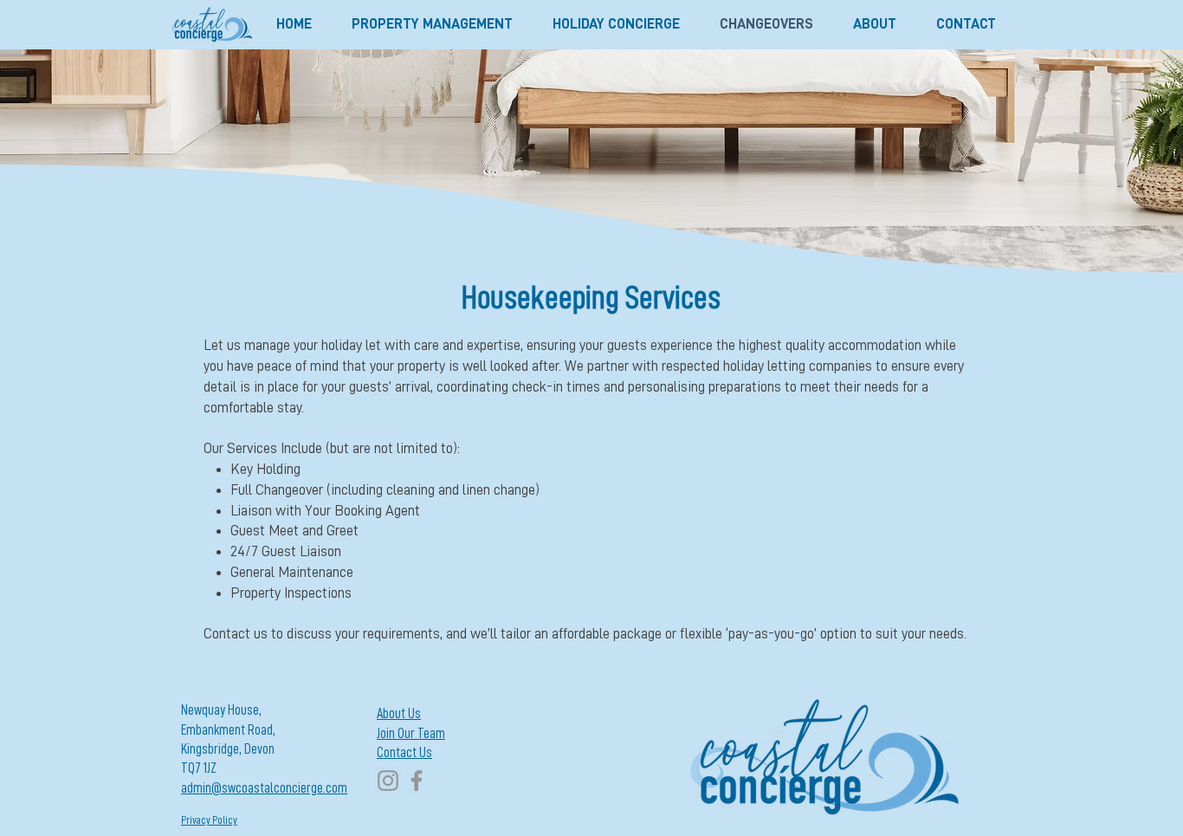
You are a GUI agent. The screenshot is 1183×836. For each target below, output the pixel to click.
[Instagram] (388, 780)
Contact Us (404, 753)
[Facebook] (416, 780)
